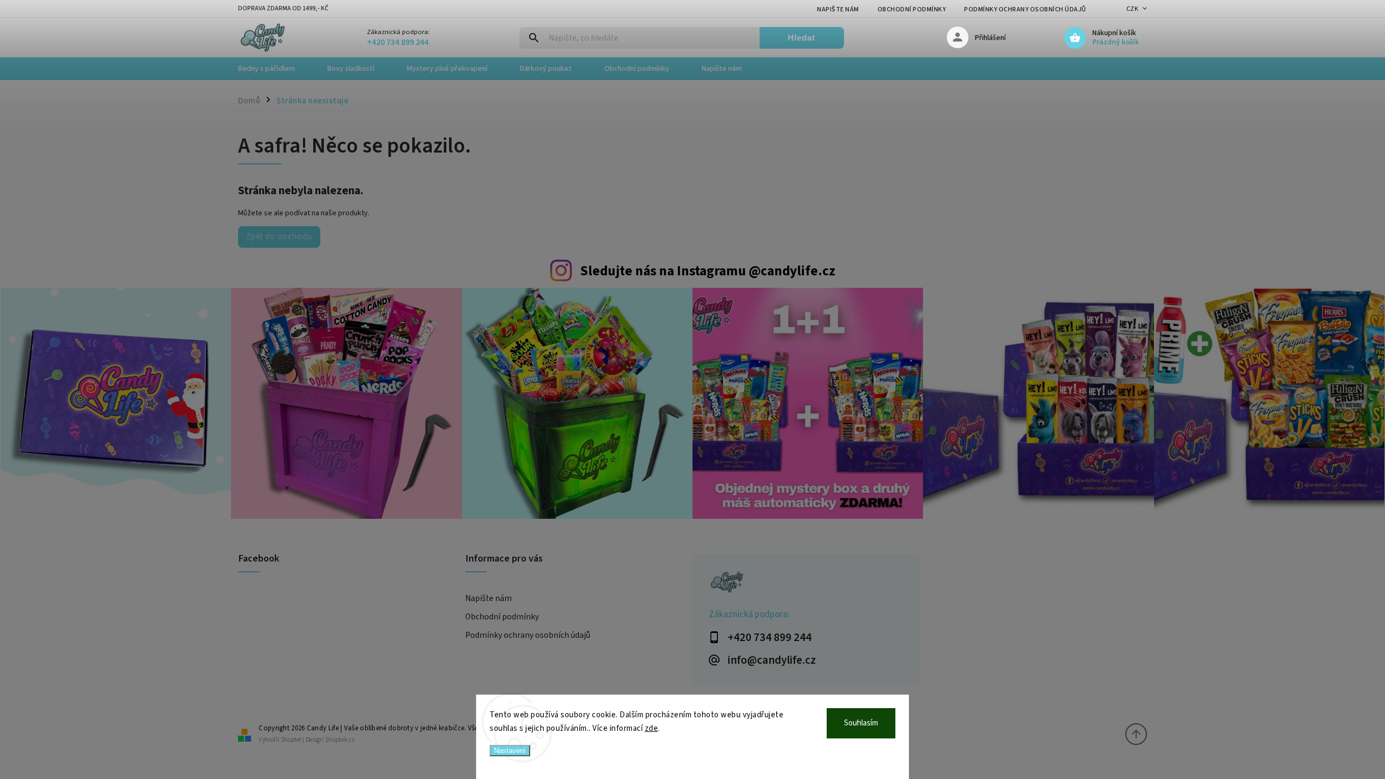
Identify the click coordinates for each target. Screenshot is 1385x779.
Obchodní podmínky (912, 9)
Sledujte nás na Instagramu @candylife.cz (707, 271)
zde (651, 728)
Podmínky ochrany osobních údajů (1025, 9)
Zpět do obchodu (279, 236)
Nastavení (510, 751)
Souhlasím (861, 723)
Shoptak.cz (340, 739)
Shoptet (291, 739)
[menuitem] (274, 68)
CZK (1132, 9)
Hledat (801, 37)
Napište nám (838, 9)
